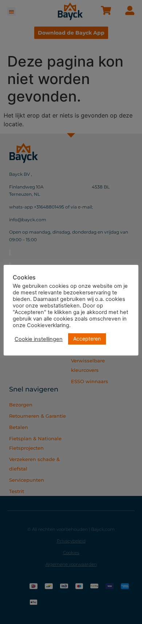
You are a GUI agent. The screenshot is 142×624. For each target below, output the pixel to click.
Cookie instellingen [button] (39, 339)
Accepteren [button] (87, 338)
